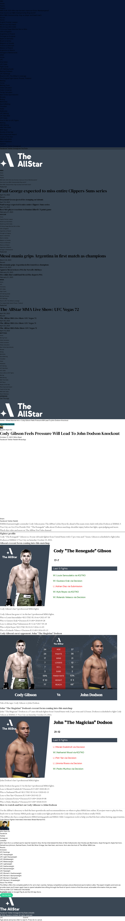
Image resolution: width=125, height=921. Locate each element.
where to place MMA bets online (82, 810)
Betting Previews (6, 71)
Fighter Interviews (16, 820)
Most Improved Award (8, 134)
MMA (2, 55)
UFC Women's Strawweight (10, 880)
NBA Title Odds (5, 127)
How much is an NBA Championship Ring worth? (18, 13)
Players (2, 8)
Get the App (6, 895)
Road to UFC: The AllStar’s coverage (13, 76)
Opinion (3, 144)
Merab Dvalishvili (14, 789)
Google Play (18, 892)
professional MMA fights (28, 608)
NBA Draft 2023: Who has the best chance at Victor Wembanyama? (24, 10)
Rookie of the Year (6, 132)
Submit (25, 917)
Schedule (3, 850)
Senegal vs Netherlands (8, 53)
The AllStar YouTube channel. (39, 530)
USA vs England (5, 31)
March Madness (6, 141)
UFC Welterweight (6, 862)
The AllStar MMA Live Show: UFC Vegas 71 (18, 323)
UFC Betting (4, 113)
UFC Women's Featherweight (10, 873)
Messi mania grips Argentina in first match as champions (53, 256)
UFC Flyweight (5, 871)
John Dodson (104, 523)
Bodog (2, 99)
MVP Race (3, 130)
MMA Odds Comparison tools (66, 816)
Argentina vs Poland (7, 34)
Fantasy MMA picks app (24, 813)
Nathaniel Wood (13, 792)
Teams (2, 6)
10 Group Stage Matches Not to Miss (13, 29)
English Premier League (8, 22)
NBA (1, 1)
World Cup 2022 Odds (8, 27)
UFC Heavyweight (6, 854)
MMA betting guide (40, 816)
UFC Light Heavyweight (8, 857)
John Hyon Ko (7, 430)
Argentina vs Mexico (7, 50)
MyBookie (3, 111)
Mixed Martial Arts (13, 420)
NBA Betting (4, 125)
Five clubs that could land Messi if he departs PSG (21, 274)
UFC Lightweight (6, 864)
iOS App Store (36, 892)
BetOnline (3, 102)
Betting (2, 81)
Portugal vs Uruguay (7, 36)
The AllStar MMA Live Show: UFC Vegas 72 (39, 309)
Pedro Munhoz (12, 801)
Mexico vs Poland (6, 48)
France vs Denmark (7, 46)
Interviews (4, 62)
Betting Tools (5, 85)
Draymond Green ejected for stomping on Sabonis (21, 199)
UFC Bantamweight (7, 869)
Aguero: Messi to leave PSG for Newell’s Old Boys (21, 269)
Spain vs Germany (6, 39)
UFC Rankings (5, 74)
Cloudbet (3, 106)
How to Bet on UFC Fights (9, 120)
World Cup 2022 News (8, 24)
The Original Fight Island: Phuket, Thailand (15, 78)
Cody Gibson (34, 523)
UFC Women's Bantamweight (10, 876)
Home (2, 3)
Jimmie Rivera (12, 798)
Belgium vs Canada (7, 43)
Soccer (2, 17)
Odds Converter (6, 90)
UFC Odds (3, 64)
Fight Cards (4, 67)
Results (2, 847)
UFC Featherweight (7, 866)
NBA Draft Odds (6, 139)
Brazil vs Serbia (5, 41)
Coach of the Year (6, 137)
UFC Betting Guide (6, 69)
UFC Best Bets (5, 116)
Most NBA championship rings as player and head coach (21, 15)
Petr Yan (9, 795)
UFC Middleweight (6, 859)
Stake (2, 109)
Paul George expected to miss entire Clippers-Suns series (53, 191)
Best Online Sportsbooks (9, 95)
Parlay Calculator (6, 92)
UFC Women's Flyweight (9, 878)
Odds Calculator (6, 88)
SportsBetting (5, 104)
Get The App (4, 398)
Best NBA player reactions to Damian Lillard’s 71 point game (25, 209)
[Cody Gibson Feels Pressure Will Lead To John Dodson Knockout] (62, 479)
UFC (1, 60)
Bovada (2, 97)
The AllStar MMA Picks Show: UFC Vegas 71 (18, 328)
